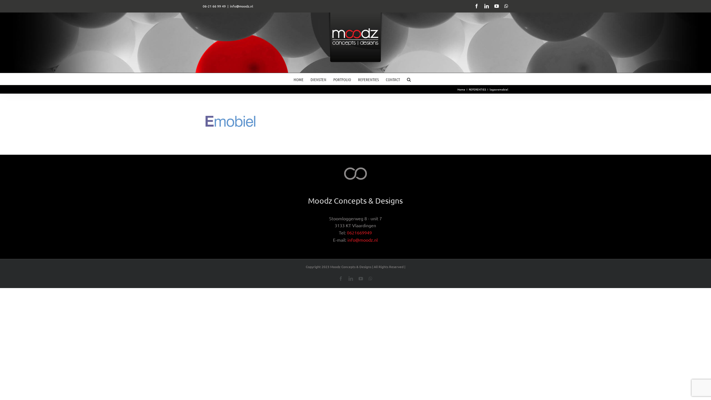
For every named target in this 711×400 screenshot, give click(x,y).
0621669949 (359, 232)
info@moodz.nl (241, 6)
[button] (409, 79)
